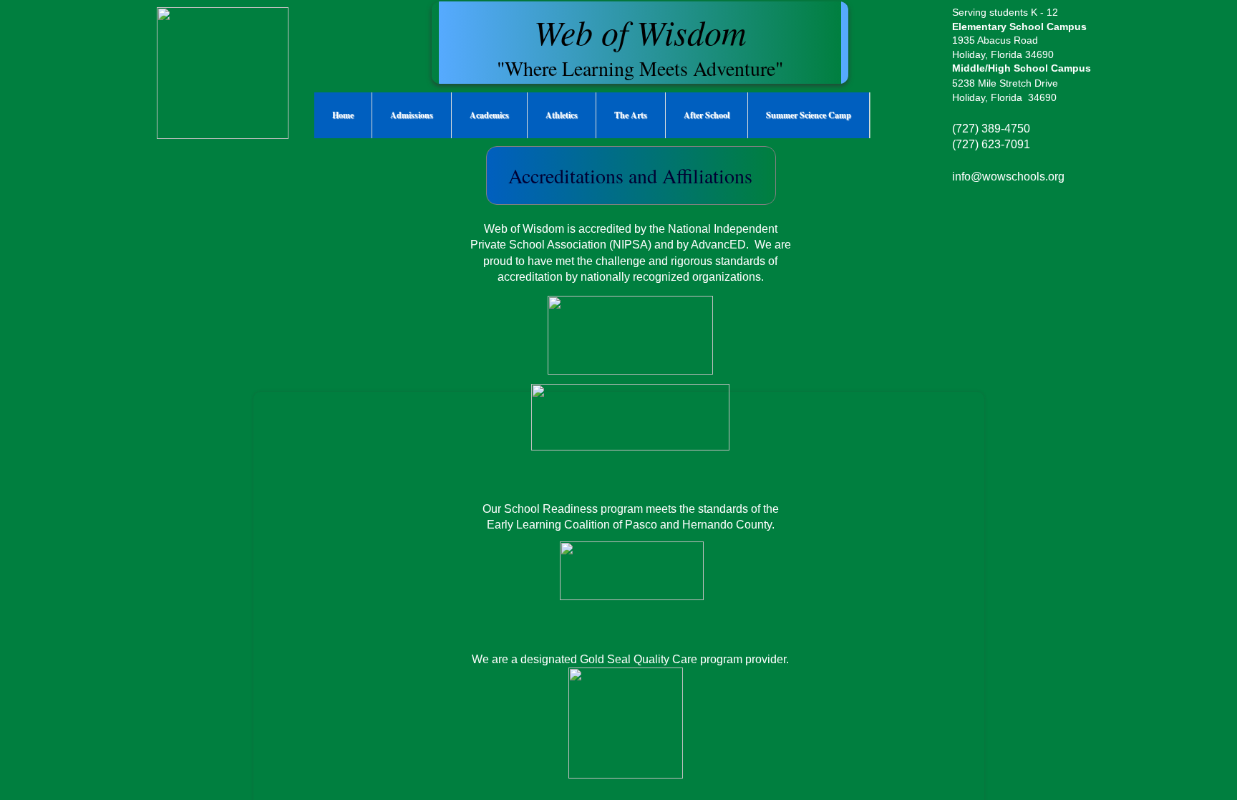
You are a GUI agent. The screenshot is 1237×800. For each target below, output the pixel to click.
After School (706, 115)
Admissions (411, 115)
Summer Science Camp (808, 115)
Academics (489, 115)
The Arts (630, 115)
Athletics (561, 115)
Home (343, 115)
